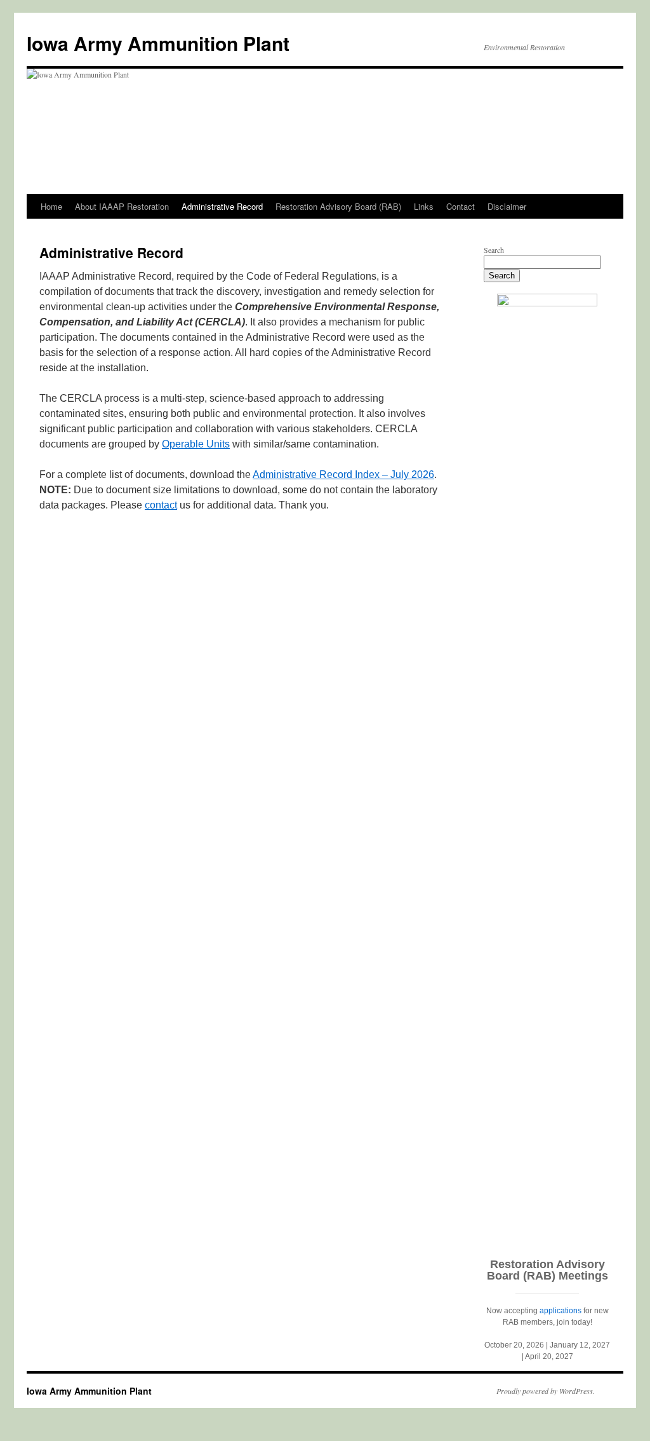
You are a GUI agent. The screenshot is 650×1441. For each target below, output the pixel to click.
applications (560, 1310)
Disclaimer (507, 206)
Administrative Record (222, 206)
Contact (460, 206)
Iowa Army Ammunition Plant (158, 43)
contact (161, 505)
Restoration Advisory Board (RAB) (338, 206)
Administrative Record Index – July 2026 (343, 474)
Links (424, 206)
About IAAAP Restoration (122, 206)
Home (51, 206)
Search (494, 250)
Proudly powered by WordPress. (545, 1391)
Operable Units (196, 444)
